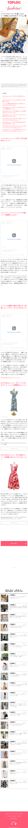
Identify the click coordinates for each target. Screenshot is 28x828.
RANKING (14, 816)
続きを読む (14, 543)
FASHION (7, 813)
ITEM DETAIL (14, 448)
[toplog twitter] (16, 824)
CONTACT (19, 816)
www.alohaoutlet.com (4, 416)
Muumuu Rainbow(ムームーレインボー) (10, 377)
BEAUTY (12, 813)
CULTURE (9, 816)
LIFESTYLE (17, 813)
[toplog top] (14, 2)
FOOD (21, 813)
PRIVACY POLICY (14, 818)
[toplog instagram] (12, 824)
